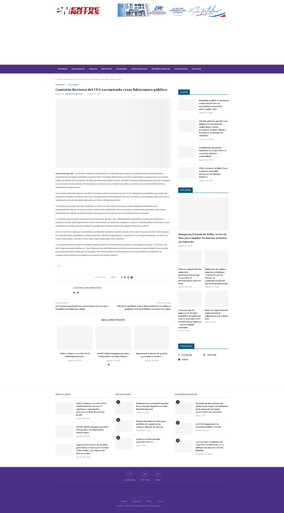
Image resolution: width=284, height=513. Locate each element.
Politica (149, 501)
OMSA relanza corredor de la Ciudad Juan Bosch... (75, 355)
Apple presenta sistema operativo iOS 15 (148, 440)
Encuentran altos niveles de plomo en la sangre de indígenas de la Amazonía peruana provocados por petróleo (212, 408)
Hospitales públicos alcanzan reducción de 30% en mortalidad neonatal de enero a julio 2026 (214, 105)
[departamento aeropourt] (171, 5)
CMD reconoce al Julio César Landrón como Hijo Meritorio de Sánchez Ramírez (213, 172)
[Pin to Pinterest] (128, 277)
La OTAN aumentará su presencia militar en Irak (208, 425)
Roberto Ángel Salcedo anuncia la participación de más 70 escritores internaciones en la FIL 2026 (189, 276)
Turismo (160, 501)
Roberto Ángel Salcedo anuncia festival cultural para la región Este (216, 314)
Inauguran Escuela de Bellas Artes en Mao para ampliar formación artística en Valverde (202, 238)
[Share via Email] (132, 277)
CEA (58, 266)
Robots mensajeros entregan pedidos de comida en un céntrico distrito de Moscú (150, 424)
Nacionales (78, 69)
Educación (136, 501)
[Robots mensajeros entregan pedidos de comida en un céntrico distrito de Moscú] (124, 426)
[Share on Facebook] (121, 277)
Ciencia (93, 69)
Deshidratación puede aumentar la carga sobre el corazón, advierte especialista (212, 152)
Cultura (196, 69)
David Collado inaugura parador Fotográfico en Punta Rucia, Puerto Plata (92, 430)
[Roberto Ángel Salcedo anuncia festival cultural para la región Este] (217, 299)
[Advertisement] (142, 42)
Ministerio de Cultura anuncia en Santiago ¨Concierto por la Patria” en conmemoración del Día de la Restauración (216, 276)
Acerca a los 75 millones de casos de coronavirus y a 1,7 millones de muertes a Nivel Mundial (210, 446)
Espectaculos (139, 69)
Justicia (123, 501)
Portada (62, 69)
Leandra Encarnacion (74, 94)
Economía (121, 69)
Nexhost (164, 506)
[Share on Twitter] (125, 277)
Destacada (60, 85)
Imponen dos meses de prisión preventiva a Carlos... (151, 355)
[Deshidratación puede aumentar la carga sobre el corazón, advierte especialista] (187, 152)
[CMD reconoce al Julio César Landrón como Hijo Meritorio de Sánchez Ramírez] (187, 173)
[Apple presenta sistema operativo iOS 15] (124, 444)
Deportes (106, 69)
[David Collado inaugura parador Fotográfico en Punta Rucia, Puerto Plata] (113, 338)
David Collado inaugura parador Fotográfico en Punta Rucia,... (113, 355)
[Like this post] (116, 277)
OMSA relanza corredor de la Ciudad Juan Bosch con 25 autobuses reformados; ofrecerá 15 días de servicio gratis (91, 409)
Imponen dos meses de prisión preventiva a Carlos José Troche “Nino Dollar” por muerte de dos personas (92, 449)
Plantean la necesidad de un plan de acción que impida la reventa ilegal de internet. (152, 406)
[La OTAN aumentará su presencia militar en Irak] (184, 429)
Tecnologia (181, 69)
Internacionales (160, 69)
